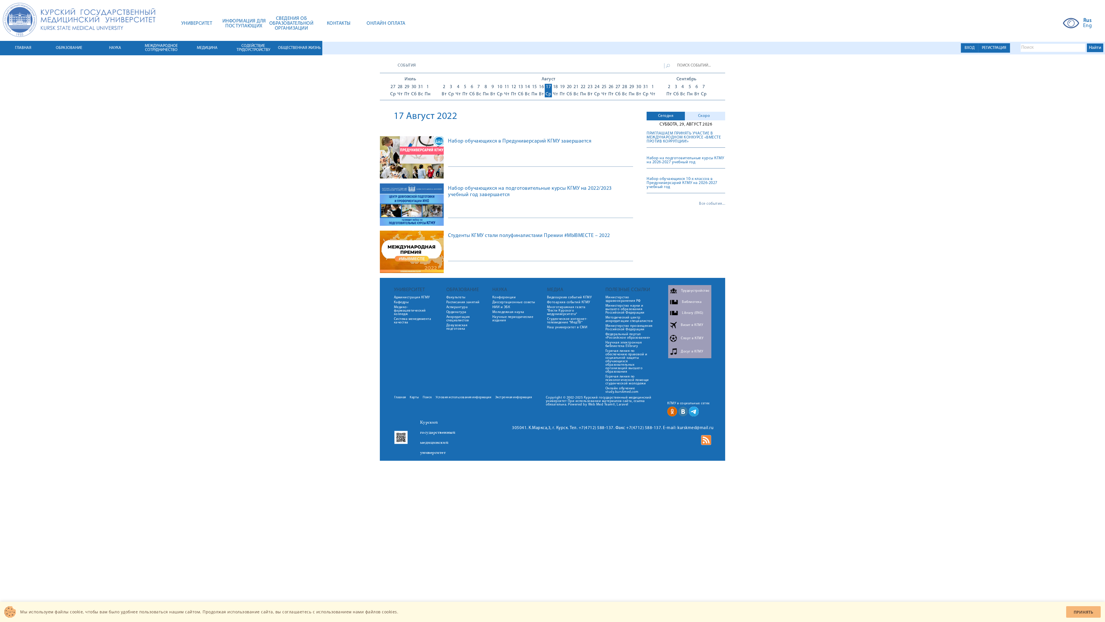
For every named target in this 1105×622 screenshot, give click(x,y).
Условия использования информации (463, 397)
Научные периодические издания (513, 318)
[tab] (666, 116)
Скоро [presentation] (704, 116)
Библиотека (692, 302)
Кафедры (401, 302)
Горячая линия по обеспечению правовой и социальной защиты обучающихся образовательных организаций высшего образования (626, 361)
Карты (414, 397)
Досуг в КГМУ (692, 351)
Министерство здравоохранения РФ (623, 299)
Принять (1083, 612)
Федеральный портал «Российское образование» (627, 336)
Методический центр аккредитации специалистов (629, 319)
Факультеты (456, 297)
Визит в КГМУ (692, 325)
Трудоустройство (695, 291)
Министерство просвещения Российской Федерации (629, 327)
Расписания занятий (463, 302)
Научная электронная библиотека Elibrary (623, 344)
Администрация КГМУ (412, 297)
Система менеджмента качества (412, 320)
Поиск (427, 397)
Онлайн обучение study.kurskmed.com (622, 390)
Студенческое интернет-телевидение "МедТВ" (567, 320)
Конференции (504, 297)
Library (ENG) (692, 313)
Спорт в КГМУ (692, 338)
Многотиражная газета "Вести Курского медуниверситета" (566, 311)
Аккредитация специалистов (458, 318)
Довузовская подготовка (457, 327)
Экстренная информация (513, 397)
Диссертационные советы (513, 302)
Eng (1087, 26)
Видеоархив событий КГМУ (569, 297)
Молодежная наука (508, 312)
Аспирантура (457, 307)
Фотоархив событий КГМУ (568, 302)
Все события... (712, 204)
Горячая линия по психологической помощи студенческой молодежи (627, 380)
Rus (1087, 20)
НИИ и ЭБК (501, 307)
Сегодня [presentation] (666, 116)
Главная (400, 397)
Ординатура (456, 312)
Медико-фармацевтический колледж (410, 311)
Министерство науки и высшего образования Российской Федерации (625, 309)
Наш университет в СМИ (567, 327)
